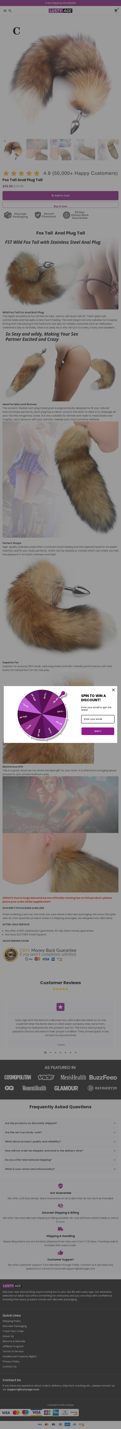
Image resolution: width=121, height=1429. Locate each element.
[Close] (113, 690)
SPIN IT (97, 731)
